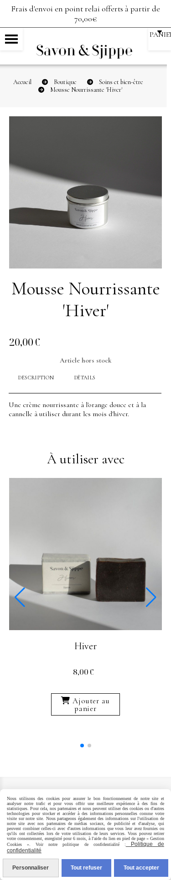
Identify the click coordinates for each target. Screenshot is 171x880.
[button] (82, 745)
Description (36, 377)
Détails (85, 377)
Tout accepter (141, 868)
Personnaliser (30, 868)
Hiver (85, 646)
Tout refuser (86, 868)
